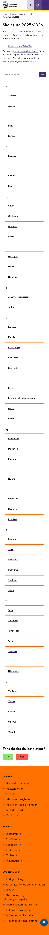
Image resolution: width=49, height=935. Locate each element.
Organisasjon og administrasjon (25, 884)
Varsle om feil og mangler (21, 804)
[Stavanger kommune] (10, 5)
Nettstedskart (14, 810)
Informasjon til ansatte (19, 915)
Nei (22, 757)
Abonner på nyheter (18, 799)
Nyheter (11, 794)
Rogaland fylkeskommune (19, 62)
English (11, 815)
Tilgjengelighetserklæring (22, 920)
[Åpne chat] (44, 922)
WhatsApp (13, 860)
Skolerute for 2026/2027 (20, 46)
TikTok (10, 855)
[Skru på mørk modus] (30, 5)
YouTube (12, 839)
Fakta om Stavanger (18, 910)
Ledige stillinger (16, 879)
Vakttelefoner (14, 788)
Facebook (12, 844)
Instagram (12, 833)
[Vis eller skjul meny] (45, 5)
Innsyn (10, 889)
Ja (7, 757)
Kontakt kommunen (18, 783)
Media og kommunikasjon (22, 904)
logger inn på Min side (25, 51)
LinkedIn (12, 850)
